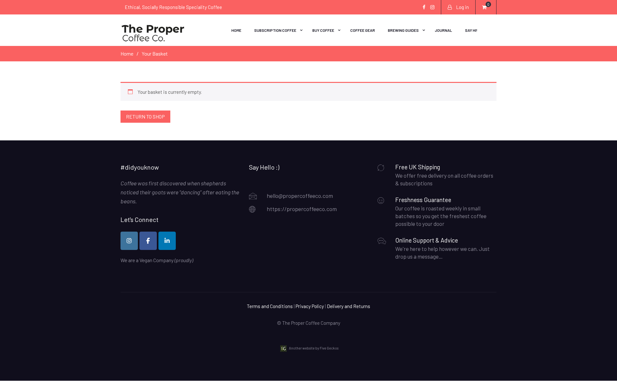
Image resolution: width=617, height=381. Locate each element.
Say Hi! (471, 30)
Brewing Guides (403, 30)
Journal (443, 30)
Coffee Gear (362, 30)
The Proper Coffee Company (311, 323)
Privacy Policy (310, 306)
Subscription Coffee (275, 30)
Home (236, 30)
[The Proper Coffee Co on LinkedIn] (167, 241)
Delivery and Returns (348, 306)
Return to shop (145, 116)
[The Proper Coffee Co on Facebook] (148, 241)
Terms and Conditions (270, 306)
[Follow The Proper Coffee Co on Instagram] (129, 241)
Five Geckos (329, 348)
